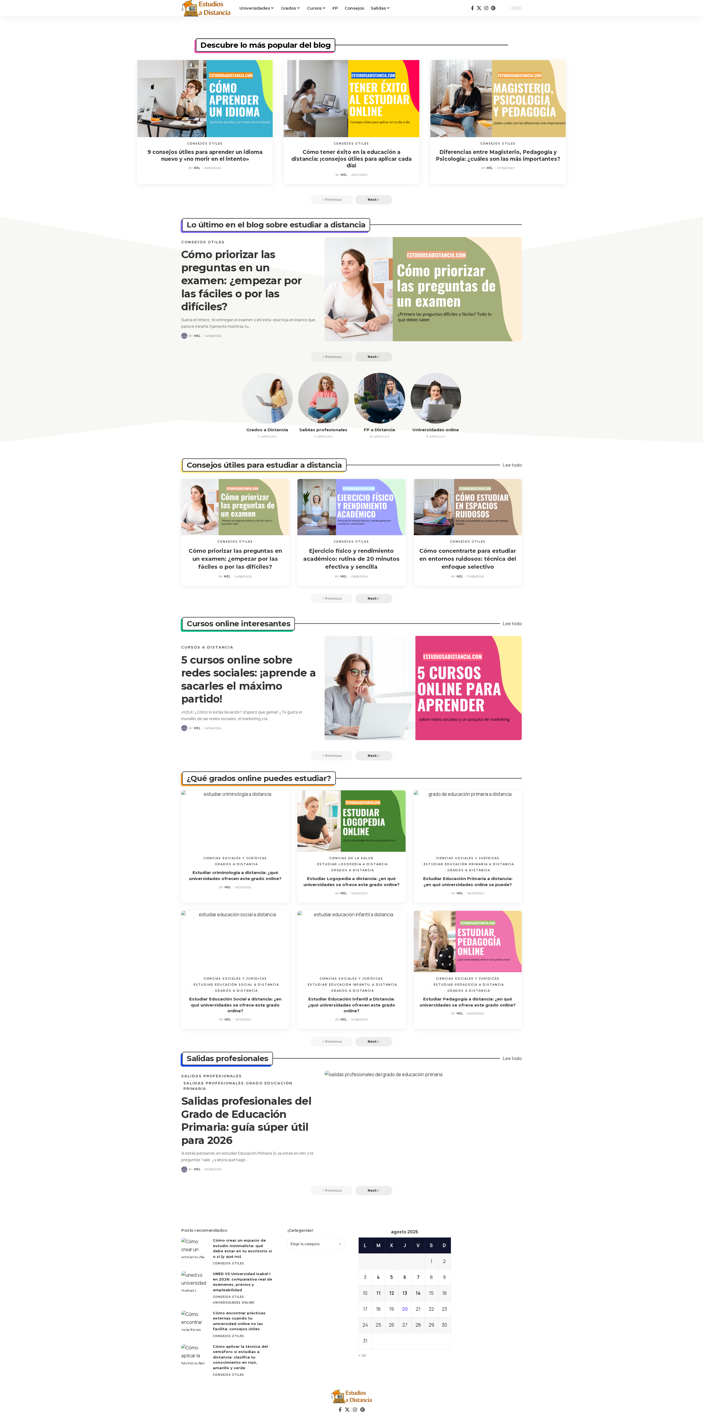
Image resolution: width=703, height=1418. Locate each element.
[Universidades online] (436, 398)
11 (378, 1293)
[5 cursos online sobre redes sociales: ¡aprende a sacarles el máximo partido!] (423, 688)
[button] (502, 8)
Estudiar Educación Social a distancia (236, 984)
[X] (479, 8)
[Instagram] (486, 8)
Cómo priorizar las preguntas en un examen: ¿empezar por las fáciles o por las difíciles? (241, 280)
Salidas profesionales (323, 429)
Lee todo (512, 465)
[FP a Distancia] (379, 398)
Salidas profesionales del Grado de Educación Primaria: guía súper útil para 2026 (246, 1121)
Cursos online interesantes (238, 623)
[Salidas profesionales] (323, 398)
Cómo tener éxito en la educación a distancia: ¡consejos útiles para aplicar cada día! (351, 159)
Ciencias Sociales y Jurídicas (235, 858)
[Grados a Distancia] (267, 398)
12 (391, 1293)
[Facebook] (472, 8)
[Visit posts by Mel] (184, 336)
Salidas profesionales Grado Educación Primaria (237, 1086)
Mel (197, 168)
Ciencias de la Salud (351, 858)
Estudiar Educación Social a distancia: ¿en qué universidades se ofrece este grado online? (235, 1005)
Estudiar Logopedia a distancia (352, 864)
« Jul (362, 1355)
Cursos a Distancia (207, 647)
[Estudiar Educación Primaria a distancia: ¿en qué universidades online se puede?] (468, 821)
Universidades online (435, 429)
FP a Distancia (379, 429)
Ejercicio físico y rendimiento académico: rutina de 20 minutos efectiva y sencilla (351, 559)
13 (404, 1293)
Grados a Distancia (267, 429)
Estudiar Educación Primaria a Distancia (469, 864)
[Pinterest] (493, 8)
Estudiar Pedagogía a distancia (469, 984)
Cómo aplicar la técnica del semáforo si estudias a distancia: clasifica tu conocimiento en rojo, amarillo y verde (240, 1357)
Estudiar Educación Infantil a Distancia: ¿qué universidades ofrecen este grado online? (351, 1005)
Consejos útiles (205, 143)
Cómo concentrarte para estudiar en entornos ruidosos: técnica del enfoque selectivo (467, 559)
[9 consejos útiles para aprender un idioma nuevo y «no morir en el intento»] (205, 98)
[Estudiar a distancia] (206, 8)
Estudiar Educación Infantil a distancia (352, 984)
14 (418, 1293)
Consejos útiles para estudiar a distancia (264, 465)
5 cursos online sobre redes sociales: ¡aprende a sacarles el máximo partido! (248, 679)
